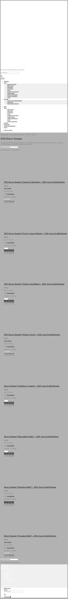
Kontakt (6, 99)
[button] (9, 201)
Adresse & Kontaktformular (14, 100)
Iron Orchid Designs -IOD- (17, 134)
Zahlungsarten (11, 93)
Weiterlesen (7, 199)
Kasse (8, 90)
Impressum (10, 102)
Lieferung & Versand (12, 91)
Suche (2, 72)
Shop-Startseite (5, 134)
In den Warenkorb (9, 250)
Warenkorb (10, 88)
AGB (8, 97)
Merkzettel (10, 87)
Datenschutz (7, 577)
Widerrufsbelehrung (12, 94)
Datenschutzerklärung (13, 103)
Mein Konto (10, 85)
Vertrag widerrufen (12, 96)
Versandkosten (10, 194)
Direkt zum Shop (11, 84)
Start (5, 106)
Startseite (6, 81)
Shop (5, 82)
